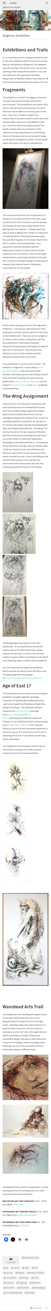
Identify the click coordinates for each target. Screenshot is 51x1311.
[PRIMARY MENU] (4, 3)
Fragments (23, 1283)
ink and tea (10, 1288)
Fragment (34, 381)
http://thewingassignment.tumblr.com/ (23, 678)
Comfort (24, 381)
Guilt (17, 381)
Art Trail (16, 1268)
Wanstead (30, 1293)
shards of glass (39, 1288)
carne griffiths (11, 1278)
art (7, 1268)
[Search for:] (46, 2)
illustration (36, 1283)
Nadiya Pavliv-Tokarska (18, 725)
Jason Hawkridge (16, 714)
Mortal (14, 385)
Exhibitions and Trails (25, 50)
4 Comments (11, 1262)
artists (27, 1268)
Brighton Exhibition (37, 1273)
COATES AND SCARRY (27, 1215)
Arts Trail (9, 1273)
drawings (25, 1278)
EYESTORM (18, 1204)
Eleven (35, 385)
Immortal (23, 385)
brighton (21, 1273)
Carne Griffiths (22, 711)
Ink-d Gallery (24, 1288)
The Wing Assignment (14, 1293)
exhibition (9, 1283)
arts (35, 1268)
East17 (36, 1278)
